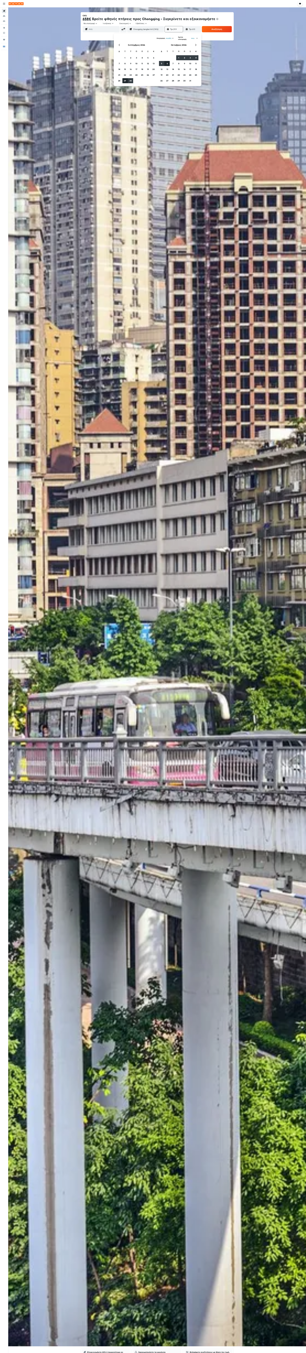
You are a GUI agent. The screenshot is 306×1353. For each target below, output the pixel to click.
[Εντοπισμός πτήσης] (4, 32)
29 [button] (125, 81)
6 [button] (153, 58)
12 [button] (148, 63)
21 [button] (119, 75)
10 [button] (136, 63)
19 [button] (148, 69)
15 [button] (125, 69)
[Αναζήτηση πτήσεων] (4, 11)
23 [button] (131, 75)
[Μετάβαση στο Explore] (4, 27)
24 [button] (136, 75)
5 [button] (147, 58)
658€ (87, 19)
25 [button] (142, 75)
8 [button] (125, 63)
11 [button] (142, 63)
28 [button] (119, 81)
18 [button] (142, 69)
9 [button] (130, 63)
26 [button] (148, 75)
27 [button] (154, 75)
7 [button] (119, 63)
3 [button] (136, 58)
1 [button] (178, 58)
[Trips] (4, 39)
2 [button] (130, 58)
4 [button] (142, 58)
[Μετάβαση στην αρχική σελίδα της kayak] (16, 3)
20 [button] (153, 69)
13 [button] (154, 63)
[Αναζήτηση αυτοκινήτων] (4, 21)
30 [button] (130, 81)
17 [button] (136, 69)
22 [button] (125, 75)
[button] (4, 3)
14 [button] (119, 69)
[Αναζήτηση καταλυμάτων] (4, 16)
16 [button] (131, 69)
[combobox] (90, 23)
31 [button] (190, 81)
